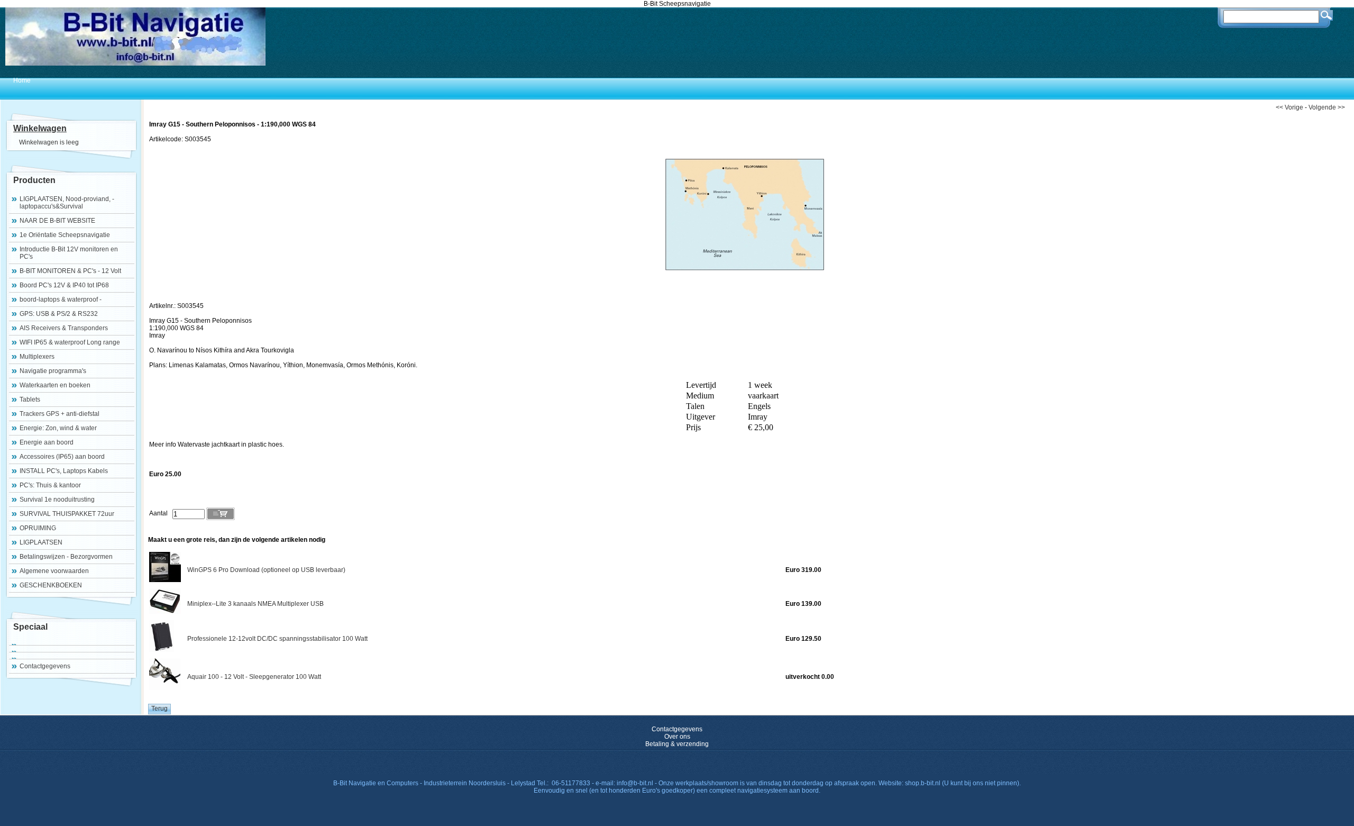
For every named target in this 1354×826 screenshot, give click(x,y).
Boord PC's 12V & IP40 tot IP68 (64, 285)
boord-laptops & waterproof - (61, 299)
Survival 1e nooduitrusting (57, 499)
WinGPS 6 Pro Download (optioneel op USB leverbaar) (266, 570)
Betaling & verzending (677, 744)
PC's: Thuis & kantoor (50, 485)
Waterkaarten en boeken (55, 385)
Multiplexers (37, 356)
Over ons (677, 736)
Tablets (30, 399)
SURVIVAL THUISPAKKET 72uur (67, 514)
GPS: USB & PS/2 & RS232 (59, 313)
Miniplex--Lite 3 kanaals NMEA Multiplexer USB (255, 603)
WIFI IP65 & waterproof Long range (70, 342)
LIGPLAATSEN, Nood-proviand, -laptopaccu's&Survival (67, 202)
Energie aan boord (47, 442)
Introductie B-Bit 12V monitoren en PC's (69, 253)
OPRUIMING (38, 528)
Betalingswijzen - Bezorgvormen (66, 556)
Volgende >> (1327, 107)
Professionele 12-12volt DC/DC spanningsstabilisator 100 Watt (277, 638)
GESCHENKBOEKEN (51, 585)
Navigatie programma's (53, 371)
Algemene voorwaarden (54, 571)
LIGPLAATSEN (41, 542)
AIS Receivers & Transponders (64, 328)
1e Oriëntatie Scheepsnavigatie (65, 235)
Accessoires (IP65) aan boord (62, 456)
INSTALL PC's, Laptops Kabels (64, 471)
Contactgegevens (45, 666)
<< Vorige (1289, 107)
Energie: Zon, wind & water (58, 428)
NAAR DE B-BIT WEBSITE (57, 220)
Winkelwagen (40, 128)
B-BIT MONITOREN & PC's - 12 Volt (70, 271)
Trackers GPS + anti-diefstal (59, 413)
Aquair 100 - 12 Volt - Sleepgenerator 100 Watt (254, 676)
